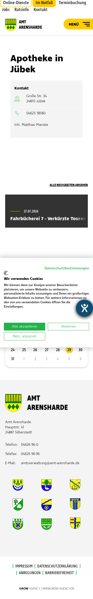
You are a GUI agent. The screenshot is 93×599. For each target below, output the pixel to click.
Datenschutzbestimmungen (66, 268)
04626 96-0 (29, 444)
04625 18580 (35, 113)
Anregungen (30, 573)
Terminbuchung (72, 2)
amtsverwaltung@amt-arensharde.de (50, 463)
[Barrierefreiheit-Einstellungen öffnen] (84, 308)
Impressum (24, 566)
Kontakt (41, 9)
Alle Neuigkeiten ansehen (69, 185)
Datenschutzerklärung (57, 566)
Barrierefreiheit (59, 573)
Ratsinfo (21, 9)
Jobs (6, 9)
